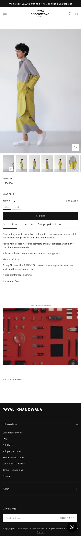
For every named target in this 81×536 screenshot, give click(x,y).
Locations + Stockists (14, 463)
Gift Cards (8, 445)
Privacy (6, 476)
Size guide (72, 201)
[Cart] (76, 14)
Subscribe (67, 518)
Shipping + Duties (12, 451)
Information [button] (10, 424)
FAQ (5, 439)
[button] (5, 13)
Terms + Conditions (13, 470)
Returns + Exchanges (13, 457)
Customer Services (12, 432)
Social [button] (6, 489)
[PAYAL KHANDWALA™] (22, 409)
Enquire (41, 216)
